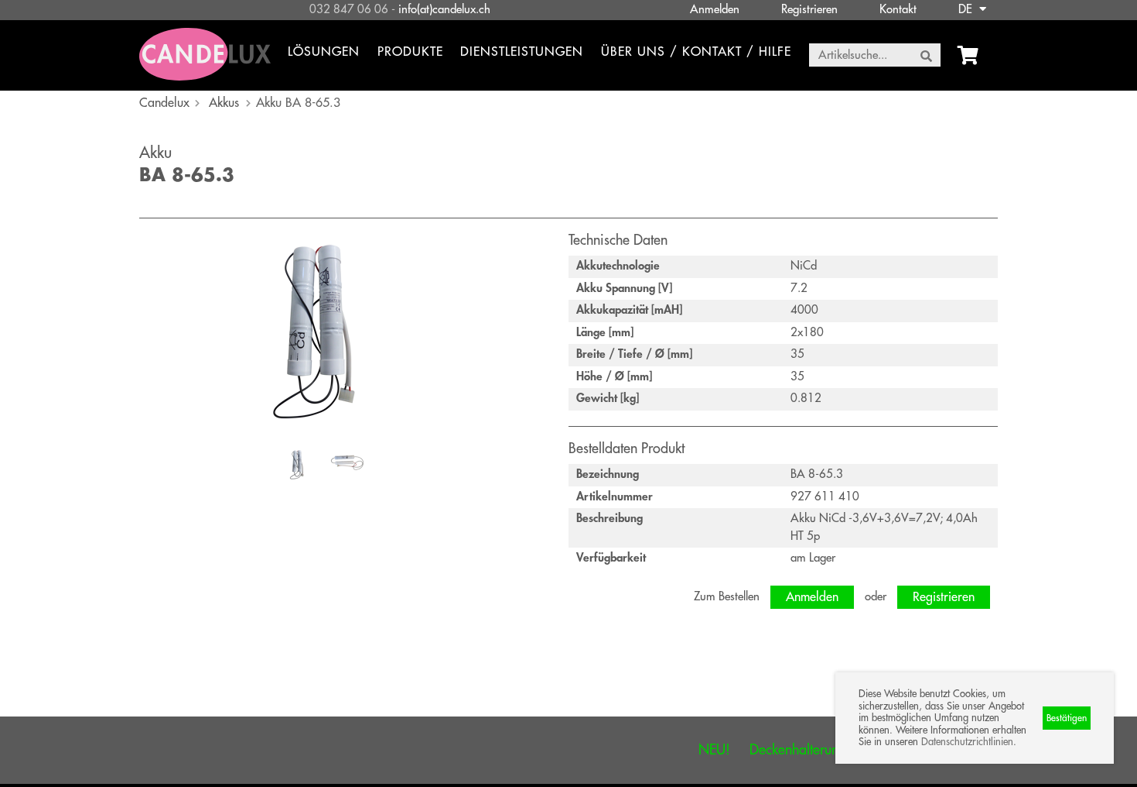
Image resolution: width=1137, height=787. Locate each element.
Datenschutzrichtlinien (967, 742)
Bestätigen (1067, 718)
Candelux (164, 103)
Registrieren (809, 9)
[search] (926, 55)
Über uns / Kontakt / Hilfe (696, 52)
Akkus (224, 103)
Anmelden (714, 9)
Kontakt (898, 9)
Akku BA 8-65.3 (298, 103)
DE (966, 9)
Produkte (410, 52)
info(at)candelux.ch (444, 9)
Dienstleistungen (521, 52)
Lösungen (324, 52)
